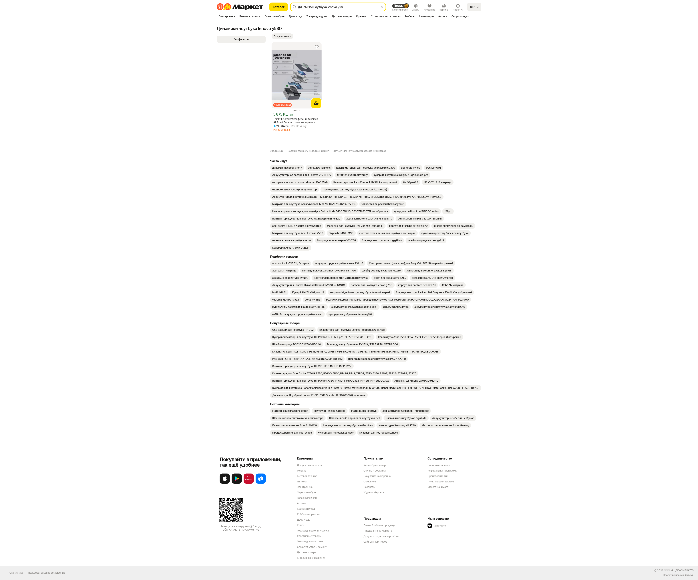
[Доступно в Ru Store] (261, 483)
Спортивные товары (309, 536)
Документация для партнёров (381, 536)
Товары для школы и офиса (313, 530)
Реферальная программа (442, 470)
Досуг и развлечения (309, 465)
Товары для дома (307, 497)
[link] (287, 168)
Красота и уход (306, 508)
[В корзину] (316, 103)
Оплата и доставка (375, 470)
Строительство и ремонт (312, 546)
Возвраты (369, 487)
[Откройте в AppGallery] (249, 483)
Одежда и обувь (306, 492)
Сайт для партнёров (375, 541)
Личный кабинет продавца (379, 525)
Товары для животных (310, 541)
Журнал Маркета (374, 492)
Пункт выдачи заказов (441, 481)
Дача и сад (303, 519)
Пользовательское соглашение (46, 572)
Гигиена (301, 481)
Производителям (438, 476)
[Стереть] (381, 7)
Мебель (301, 470)
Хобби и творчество (309, 514)
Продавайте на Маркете (378, 530)
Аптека (301, 503)
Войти (474, 7)
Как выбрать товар (375, 465)
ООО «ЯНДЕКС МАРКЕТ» (679, 570)
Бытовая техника (307, 476)
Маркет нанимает (438, 487)
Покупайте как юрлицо (377, 476)
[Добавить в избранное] (316, 46)
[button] (282, 36)
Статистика (16, 572)
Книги (300, 525)
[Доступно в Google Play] (237, 483)
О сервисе (370, 481)
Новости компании (439, 465)
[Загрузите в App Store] (225, 483)
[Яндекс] (689, 575)
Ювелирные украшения (311, 557)
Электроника (304, 487)
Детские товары (306, 552)
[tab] (227, 16)
